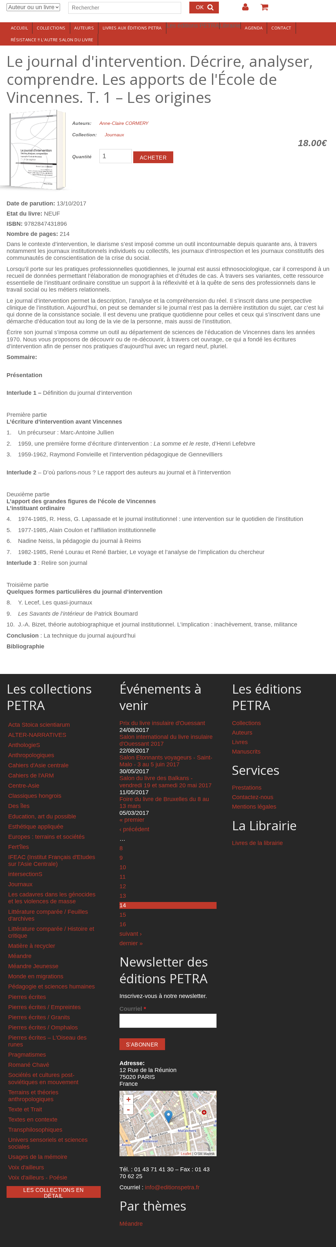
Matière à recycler (31, 946)
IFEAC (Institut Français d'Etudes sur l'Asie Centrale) (51, 860)
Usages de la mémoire (37, 1157)
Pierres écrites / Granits (39, 1017)
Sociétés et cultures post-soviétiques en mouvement (43, 1078)
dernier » (131, 943)
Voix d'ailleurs (26, 1167)
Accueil (19, 28)
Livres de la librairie (257, 843)
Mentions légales (254, 806)
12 (122, 886)
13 (122, 895)
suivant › (130, 933)
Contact (281, 28)
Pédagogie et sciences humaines (51, 986)
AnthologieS (24, 745)
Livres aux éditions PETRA (132, 28)
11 (122, 876)
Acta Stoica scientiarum (39, 724)
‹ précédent (134, 829)
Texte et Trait (25, 1109)
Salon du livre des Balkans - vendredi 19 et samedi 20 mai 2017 (165, 781)
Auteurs (84, 28)
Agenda (253, 28)
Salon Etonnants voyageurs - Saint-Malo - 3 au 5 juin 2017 (165, 761)
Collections (51, 28)
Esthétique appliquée (35, 826)
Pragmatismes (27, 1054)
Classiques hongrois (34, 796)
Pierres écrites (27, 997)
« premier (131, 819)
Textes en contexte (32, 1119)
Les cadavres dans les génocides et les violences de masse (51, 898)
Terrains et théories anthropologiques (33, 1096)
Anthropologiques (31, 755)
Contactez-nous (252, 797)
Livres (240, 742)
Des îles (19, 806)
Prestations (247, 787)
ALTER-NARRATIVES (37, 735)
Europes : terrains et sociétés (46, 837)
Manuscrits (246, 751)
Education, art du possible (42, 816)
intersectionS (25, 874)
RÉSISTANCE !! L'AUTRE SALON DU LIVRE (52, 40)
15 (122, 914)
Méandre (20, 956)
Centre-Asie (23, 785)
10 (122, 867)
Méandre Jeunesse (33, 966)
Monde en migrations (35, 976)
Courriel (132, 1009)
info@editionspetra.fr (172, 1187)
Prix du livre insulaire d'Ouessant (162, 723)
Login (242, 9)
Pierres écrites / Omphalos (43, 1027)
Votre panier (261, 9)
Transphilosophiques (35, 1129)
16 (122, 924)
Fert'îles (18, 847)
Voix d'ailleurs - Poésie (37, 1177)
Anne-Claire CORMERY (123, 123)
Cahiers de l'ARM (31, 775)
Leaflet (186, 1154)
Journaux (114, 134)
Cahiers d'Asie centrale (38, 765)
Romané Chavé (28, 1065)
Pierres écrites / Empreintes (44, 1007)
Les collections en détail (53, 1192)
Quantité (82, 156)
